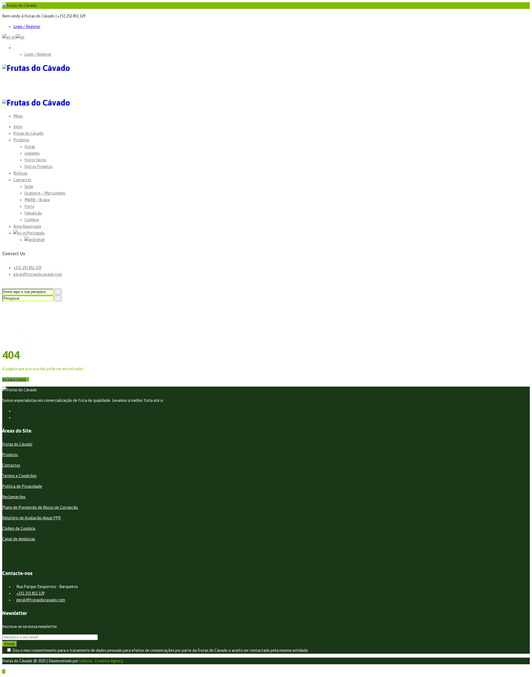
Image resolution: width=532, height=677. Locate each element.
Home (18, 334)
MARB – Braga (37, 200)
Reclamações (13, 497)
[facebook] (14, 411)
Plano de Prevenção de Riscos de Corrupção (40, 507)
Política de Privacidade (22, 486)
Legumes (32, 153)
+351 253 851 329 (27, 267)
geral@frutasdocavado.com (37, 274)
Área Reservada (27, 226)
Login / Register (26, 26)
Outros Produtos (38, 166)
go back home (14, 379)
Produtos (21, 140)
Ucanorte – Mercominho (44, 193)
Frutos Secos (35, 160)
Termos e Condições (19, 476)
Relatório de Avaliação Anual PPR (31, 518)
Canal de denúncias (18, 539)
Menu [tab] (18, 116)
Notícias (20, 173)
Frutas (29, 146)
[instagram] (14, 417)
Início (17, 126)
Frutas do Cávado (28, 133)
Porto (29, 206)
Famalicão (33, 213)
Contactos (22, 180)
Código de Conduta (18, 528)
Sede (28, 186)
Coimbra (31, 220)
